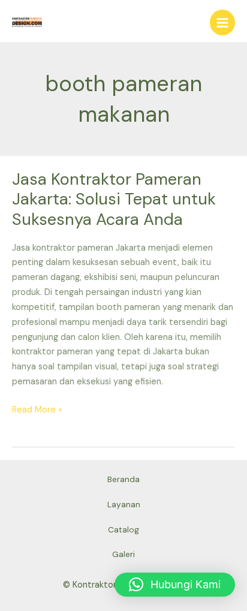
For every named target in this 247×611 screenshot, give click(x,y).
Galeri (123, 554)
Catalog (123, 529)
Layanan (123, 504)
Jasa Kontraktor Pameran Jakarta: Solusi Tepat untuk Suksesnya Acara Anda (114, 199)
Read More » (37, 409)
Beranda (123, 479)
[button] (175, 585)
